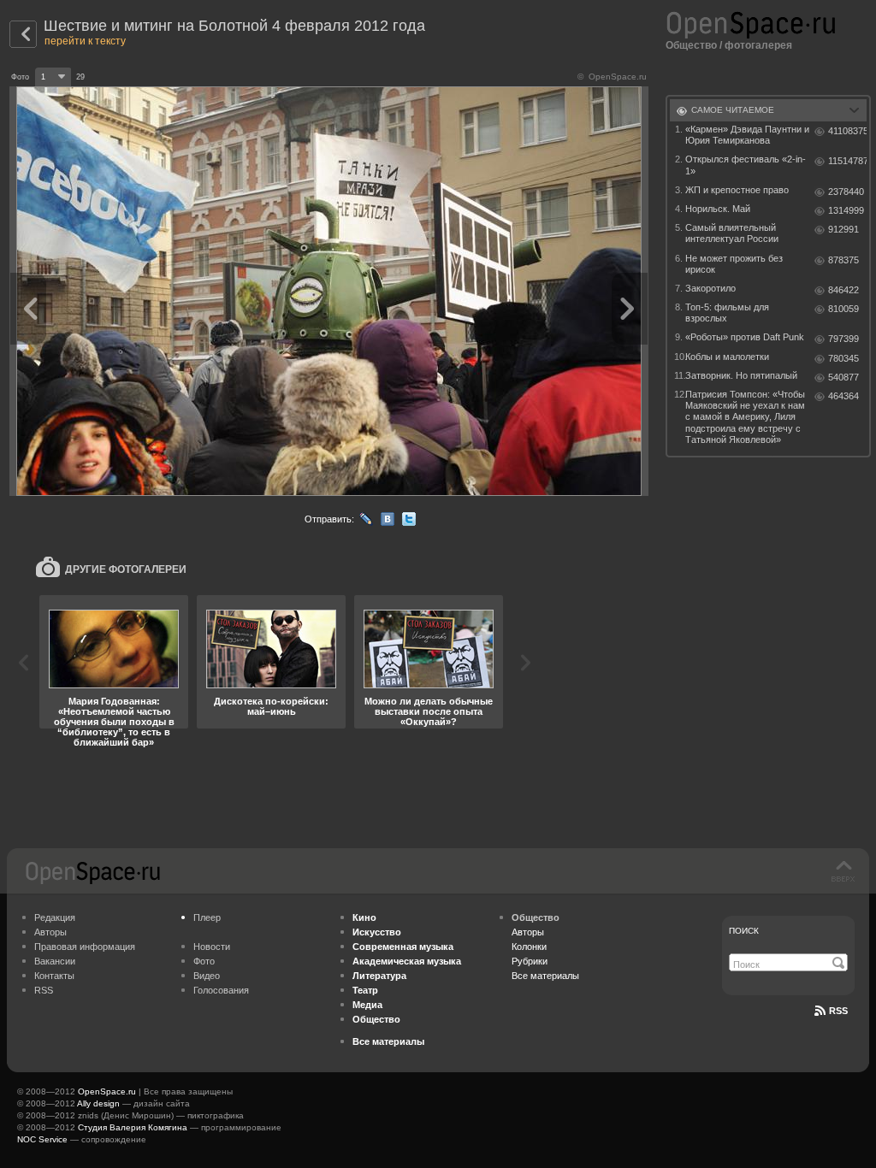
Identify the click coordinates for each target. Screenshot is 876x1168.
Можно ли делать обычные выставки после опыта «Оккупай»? (428, 711)
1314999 (846, 210)
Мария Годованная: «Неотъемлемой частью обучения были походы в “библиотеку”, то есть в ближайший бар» (114, 721)
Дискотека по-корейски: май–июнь (271, 706)
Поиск (744, 930)
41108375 (847, 131)
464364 (843, 396)
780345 (843, 358)
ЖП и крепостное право (737, 190)
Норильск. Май (717, 209)
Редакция (54, 917)
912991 (843, 229)
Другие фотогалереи (125, 569)
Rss (838, 1011)
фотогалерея (758, 45)
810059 (843, 309)
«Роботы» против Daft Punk (744, 337)
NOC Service (42, 1139)
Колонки (529, 946)
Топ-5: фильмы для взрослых (727, 312)
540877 (843, 377)
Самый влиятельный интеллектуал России (731, 233)
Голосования (221, 990)
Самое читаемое (732, 110)
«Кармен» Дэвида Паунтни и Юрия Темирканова (747, 134)
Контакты (54, 975)
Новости (211, 946)
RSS (43, 990)
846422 (843, 290)
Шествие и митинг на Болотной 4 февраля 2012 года (234, 25)
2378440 (846, 191)
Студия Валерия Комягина (132, 1127)
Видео (206, 975)
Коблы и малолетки (727, 356)
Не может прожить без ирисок (734, 263)
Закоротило (710, 288)
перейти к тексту (85, 41)
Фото (204, 961)
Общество (691, 45)
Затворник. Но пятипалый (741, 375)
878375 (843, 260)
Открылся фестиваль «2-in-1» (745, 164)
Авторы (50, 932)
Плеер (207, 917)
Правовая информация (84, 946)
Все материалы (545, 975)
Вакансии (54, 961)
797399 (843, 338)
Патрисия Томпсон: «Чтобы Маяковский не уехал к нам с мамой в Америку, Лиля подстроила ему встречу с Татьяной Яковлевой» (745, 417)
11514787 (847, 161)
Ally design (98, 1103)
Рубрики (530, 961)
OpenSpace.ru (107, 1091)
